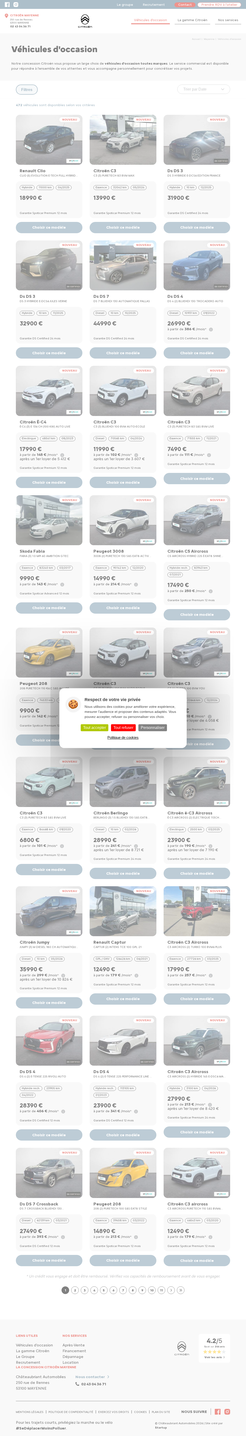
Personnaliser (153, 728)
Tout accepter (94, 728)
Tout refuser (123, 728)
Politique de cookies (123, 737)
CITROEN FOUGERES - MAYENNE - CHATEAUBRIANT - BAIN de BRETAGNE (85, 21)
